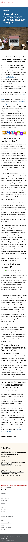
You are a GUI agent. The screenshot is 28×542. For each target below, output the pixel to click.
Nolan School (4, 512)
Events (2, 525)
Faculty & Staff (4, 500)
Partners (3, 503)
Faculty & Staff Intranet (6, 527)
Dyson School (4, 509)
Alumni (2, 496)
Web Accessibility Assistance (7, 540)
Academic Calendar (5, 523)
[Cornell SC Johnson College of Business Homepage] (14, 486)
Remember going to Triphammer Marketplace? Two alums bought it (13, 463)
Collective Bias (10, 77)
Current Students (5, 498)
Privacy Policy (4, 538)
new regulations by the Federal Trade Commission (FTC (13, 97)
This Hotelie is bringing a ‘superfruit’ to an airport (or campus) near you (12, 472)
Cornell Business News (9, 6)
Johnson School (4, 514)
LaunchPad (3, 530)
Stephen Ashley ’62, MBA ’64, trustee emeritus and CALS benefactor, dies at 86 (13, 453)
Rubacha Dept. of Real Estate (7, 516)
